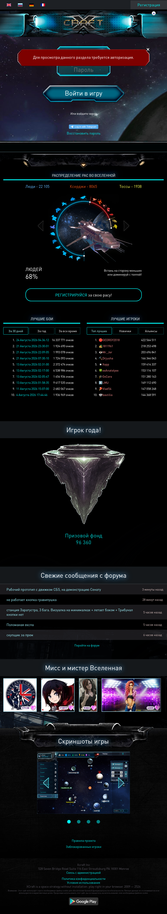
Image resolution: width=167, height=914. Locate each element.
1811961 (107, 346)
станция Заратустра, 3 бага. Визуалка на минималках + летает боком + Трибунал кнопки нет (70, 612)
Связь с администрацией (83, 872)
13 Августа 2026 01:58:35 (32, 382)
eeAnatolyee (110, 370)
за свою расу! (83, 294)
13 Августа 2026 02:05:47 (32, 376)
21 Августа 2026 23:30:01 (32, 346)
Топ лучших (99, 331)
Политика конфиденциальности (83, 878)
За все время (68, 331)
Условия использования (83, 882)
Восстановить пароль (83, 133)
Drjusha (107, 358)
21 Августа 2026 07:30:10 (32, 358)
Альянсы (151, 331)
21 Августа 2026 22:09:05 (32, 352)
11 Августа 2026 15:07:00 (32, 389)
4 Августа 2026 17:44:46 (31, 395)
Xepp (105, 364)
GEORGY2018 (111, 340)
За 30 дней (15, 331)
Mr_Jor (107, 352)
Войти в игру (83, 93)
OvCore (107, 376)
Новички (125, 331)
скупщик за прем (20, 635)
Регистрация (148, 4)
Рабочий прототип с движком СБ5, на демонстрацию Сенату (54, 589)
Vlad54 (106, 389)
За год (41, 331)
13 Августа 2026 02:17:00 (32, 370)
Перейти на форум (86, 645)
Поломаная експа (20, 624)
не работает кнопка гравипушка (32, 599)
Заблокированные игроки (83, 846)
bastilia (107, 395)
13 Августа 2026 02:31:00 (32, 364)
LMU (105, 382)
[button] (41, 226)
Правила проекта (83, 840)
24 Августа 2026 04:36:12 (32, 340)
